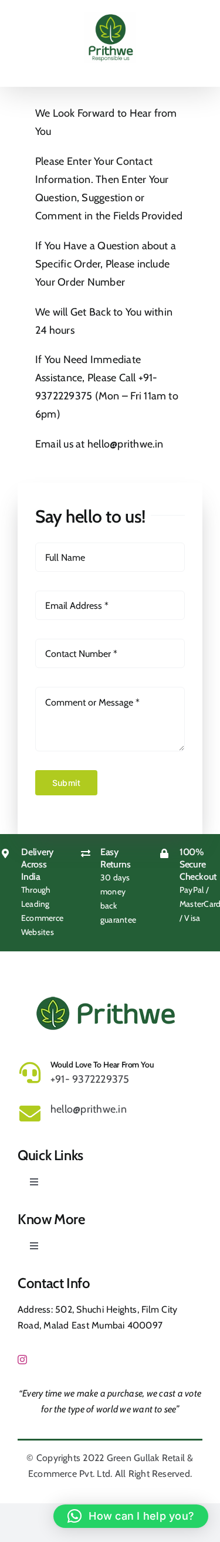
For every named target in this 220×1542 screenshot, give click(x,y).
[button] (130, 1516)
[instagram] (22, 1359)
